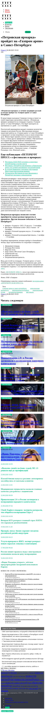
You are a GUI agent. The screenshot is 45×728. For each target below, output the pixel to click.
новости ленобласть (19, 676)
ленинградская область (23, 673)
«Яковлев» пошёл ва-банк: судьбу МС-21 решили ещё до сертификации (22, 312)
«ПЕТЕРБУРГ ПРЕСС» (13, 272)
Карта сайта (9, 700)
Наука (7, 26)
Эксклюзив (9, 28)
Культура (8, 24)
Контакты (8, 698)
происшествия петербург (10, 688)
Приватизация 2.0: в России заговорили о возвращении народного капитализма (22, 360)
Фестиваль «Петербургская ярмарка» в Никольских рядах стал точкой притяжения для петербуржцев (23, 166)
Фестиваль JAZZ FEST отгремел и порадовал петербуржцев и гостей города (21, 163)
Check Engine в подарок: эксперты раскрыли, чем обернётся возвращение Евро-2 (20, 377)
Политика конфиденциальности (16, 702)
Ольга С (4, 50)
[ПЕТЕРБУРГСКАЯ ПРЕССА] (6, 6)
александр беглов (9, 672)
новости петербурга (26, 679)
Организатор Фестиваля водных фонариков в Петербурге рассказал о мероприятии (21, 174)
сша (39, 688)
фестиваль (30, 292)
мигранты (31, 673)
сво (27, 688)
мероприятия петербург (20, 290)
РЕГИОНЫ (6, 305)
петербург (16, 686)
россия (22, 688)
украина (4, 691)
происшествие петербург (29, 686)
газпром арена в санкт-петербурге (14, 288)
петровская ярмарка (16, 292)
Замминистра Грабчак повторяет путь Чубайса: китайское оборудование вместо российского (22, 579)
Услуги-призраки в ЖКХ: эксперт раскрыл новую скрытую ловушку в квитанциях (21, 424)
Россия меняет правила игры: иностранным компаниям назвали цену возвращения (20, 440)
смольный (33, 688)
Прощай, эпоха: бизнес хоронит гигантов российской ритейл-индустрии (19, 407)
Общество (8, 22)
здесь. (3, 268)
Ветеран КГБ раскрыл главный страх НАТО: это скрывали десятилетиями (22, 392)
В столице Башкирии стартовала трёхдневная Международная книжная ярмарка (21, 170)
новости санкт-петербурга (18, 682)
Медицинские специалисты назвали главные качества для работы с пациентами (21, 344)
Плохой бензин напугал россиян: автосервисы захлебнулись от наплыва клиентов (19, 328)
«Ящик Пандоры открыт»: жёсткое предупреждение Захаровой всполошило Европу (21, 457)
